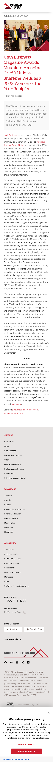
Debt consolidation (12, 572)
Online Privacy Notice (21, 759)
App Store (15, 629)
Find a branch (10, 450)
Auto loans (9, 549)
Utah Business (10, 135)
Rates (6, 581)
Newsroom (8, 532)
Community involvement (14, 509)
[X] (22, 662)
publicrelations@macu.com (25, 409)
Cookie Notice (8, 759)
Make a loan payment (13, 455)
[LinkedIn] (28, 662)
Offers (7, 460)
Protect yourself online (14, 469)
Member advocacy (12, 518)
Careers (7, 504)
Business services (11, 554)
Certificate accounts (12, 558)
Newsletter (8, 527)
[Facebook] (5, 662)
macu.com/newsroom (14, 413)
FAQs (6, 446)
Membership (9, 523)
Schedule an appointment (15, 478)
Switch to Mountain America (16, 586)
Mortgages (8, 577)
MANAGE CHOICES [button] (26, 744)
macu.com (16, 403)
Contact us (9, 441)
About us (8, 495)
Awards (7, 500)
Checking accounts (12, 563)
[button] (47, 6)
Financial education (12, 514)
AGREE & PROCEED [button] (26, 751)
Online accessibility (12, 464)
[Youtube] (11, 662)
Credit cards (9, 568)
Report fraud (9, 473)
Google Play (36, 629)
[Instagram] (17, 662)
